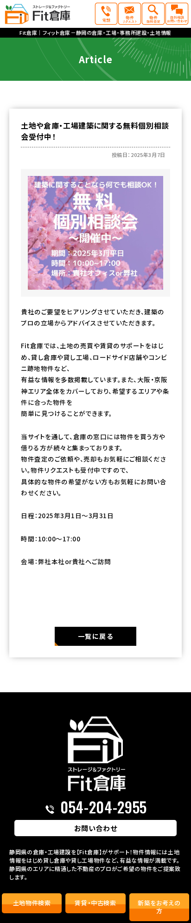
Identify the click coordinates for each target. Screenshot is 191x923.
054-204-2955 (103, 807)
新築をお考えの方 (159, 906)
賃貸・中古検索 (95, 902)
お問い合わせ (95, 828)
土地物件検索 (32, 902)
